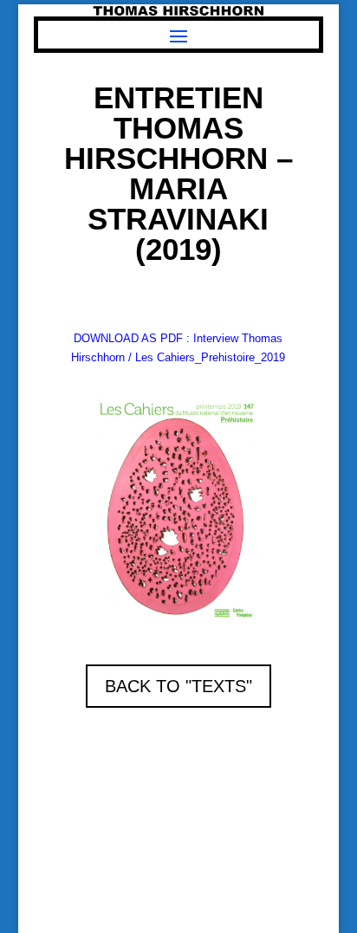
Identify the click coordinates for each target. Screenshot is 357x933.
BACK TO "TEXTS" (178, 686)
